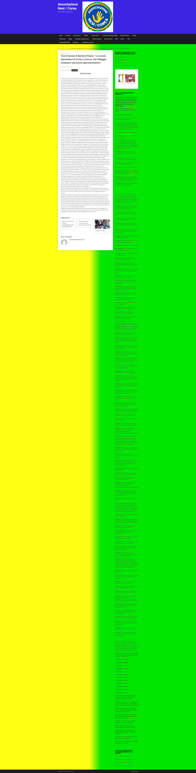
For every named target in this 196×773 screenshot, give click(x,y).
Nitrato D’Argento (97, 39)
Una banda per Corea (120, 62)
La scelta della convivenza (121, 59)
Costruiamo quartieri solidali (110, 35)
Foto (129, 39)
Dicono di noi (77, 35)
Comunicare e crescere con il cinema (124, 765)
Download (74, 70)
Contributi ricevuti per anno (82, 39)
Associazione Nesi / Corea (68, 6)
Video (122, 39)
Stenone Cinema (108, 39)
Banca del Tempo (124, 35)
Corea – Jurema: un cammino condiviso (124, 762)
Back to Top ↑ (134, 771)
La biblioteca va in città (87, 42)
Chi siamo (68, 35)
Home (60, 35)
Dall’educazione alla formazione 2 (123, 759)
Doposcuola (62, 39)
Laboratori (75, 42)
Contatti (134, 35)
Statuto (70, 39)
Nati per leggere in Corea (121, 56)
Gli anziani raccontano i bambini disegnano (125, 65)
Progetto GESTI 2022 (64, 42)
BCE (117, 39)
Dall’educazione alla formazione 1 (123, 756)
